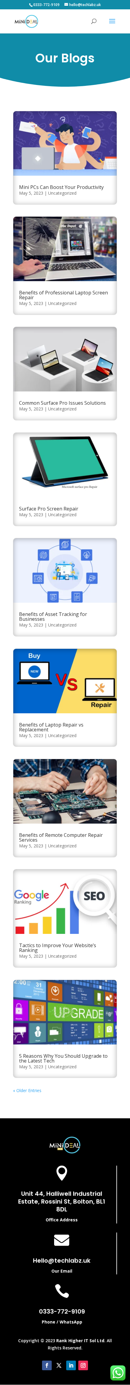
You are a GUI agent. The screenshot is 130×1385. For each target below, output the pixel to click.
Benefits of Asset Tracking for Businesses (53, 616)
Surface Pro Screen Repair (48, 508)
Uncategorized (62, 193)
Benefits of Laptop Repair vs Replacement (51, 727)
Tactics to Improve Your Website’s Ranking (57, 947)
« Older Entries (27, 1090)
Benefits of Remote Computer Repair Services (61, 837)
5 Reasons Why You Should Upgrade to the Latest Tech (63, 1058)
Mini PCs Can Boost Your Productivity (61, 187)
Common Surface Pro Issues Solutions (62, 403)
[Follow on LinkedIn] (71, 1365)
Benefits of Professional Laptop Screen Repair (63, 295)
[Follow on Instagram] (83, 1365)
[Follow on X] (59, 1365)
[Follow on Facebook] (47, 1365)
